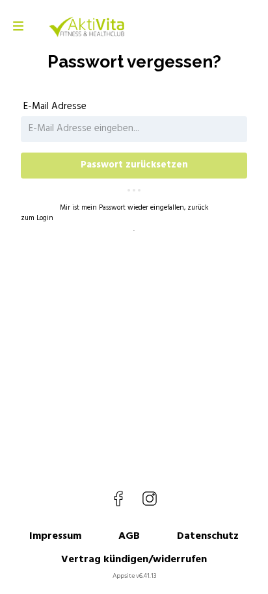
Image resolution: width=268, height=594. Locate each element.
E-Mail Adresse (55, 107)
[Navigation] (18, 26)
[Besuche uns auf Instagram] (149, 498)
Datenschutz (208, 536)
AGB (129, 536)
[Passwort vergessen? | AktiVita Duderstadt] (87, 26)
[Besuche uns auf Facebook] (118, 498)
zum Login (37, 218)
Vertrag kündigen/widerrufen (134, 559)
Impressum (55, 536)
